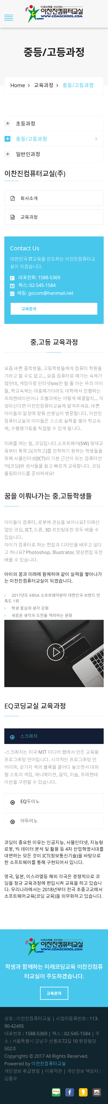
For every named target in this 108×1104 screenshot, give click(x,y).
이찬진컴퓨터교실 (48, 1063)
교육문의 (29, 309)
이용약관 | (55, 1071)
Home (17, 85)
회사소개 (29, 198)
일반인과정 (28, 154)
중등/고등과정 (31, 138)
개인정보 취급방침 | (24, 1071)
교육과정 (44, 85)
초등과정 (25, 123)
